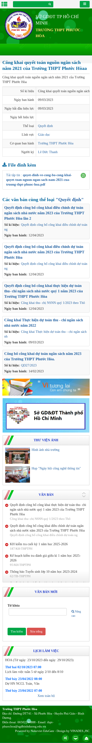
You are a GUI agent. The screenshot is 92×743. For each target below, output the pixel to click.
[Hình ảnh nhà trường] (17, 456)
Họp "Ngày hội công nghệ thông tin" (56, 468)
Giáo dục (44, 134)
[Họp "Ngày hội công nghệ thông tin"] (17, 474)
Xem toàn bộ (46, 696)
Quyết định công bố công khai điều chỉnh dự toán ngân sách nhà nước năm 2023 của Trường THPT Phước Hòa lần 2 (44, 213)
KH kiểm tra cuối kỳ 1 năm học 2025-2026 (39, 530)
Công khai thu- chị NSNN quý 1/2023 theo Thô (53, 303)
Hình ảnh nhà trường (45, 450)
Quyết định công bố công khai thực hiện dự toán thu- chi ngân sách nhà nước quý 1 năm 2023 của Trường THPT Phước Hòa (43, 291)
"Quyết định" (70, 199)
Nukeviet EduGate (42, 731)
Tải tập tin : (39, 179)
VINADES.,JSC (80, 731)
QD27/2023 (29, 365)
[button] (83, 175)
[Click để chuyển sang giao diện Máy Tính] (75, 738)
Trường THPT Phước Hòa (55, 143)
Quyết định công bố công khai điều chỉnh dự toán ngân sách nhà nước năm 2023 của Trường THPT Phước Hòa (44, 252)
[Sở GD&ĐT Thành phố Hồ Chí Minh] (46, 415)
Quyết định (45, 126)
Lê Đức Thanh (48, 152)
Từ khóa (14, 605)
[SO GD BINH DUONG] (46, 387)
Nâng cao (76, 613)
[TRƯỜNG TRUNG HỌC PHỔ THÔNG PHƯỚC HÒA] (19, 25)
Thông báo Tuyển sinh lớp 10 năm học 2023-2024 (43, 558)
